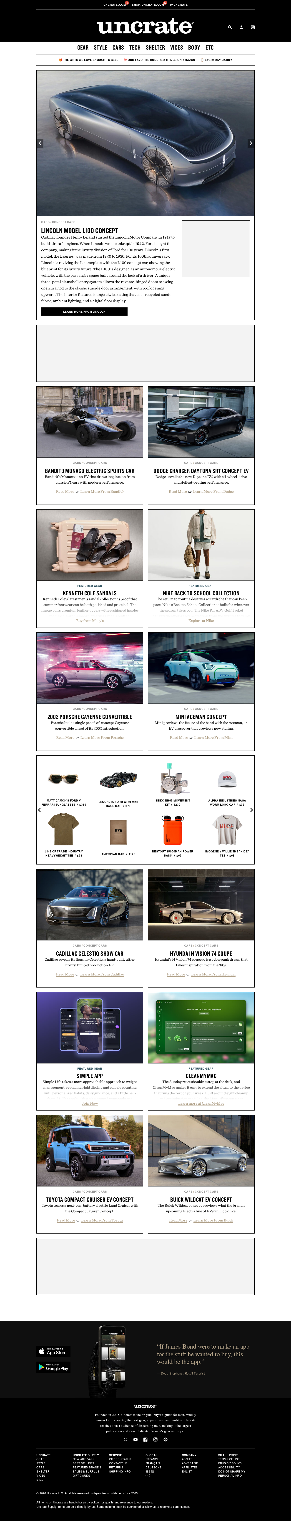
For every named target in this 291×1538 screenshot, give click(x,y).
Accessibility (229, 1467)
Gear (83, 47)
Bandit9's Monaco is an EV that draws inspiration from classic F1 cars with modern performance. (90, 479)
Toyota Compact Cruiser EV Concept (90, 1199)
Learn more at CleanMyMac (201, 1103)
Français (153, 1463)
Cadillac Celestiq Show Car (89, 953)
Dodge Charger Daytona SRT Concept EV (201, 471)
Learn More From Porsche (102, 737)
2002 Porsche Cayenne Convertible (90, 717)
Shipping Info (120, 1471)
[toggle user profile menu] (241, 27)
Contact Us (118, 1463)
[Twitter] (125, 1440)
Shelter (155, 47)
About (187, 1459)
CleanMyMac (201, 1076)
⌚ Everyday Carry (216, 60)
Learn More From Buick (213, 1220)
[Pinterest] (166, 1440)
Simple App (90, 1076)
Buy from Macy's (90, 620)
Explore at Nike (201, 620)
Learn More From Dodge (213, 491)
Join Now (90, 1103)
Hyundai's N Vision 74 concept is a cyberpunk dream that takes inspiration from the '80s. (201, 962)
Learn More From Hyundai (213, 974)
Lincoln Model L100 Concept (79, 230)
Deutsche (154, 1467)
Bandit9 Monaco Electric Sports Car (90, 471)
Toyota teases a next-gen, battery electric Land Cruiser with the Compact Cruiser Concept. (90, 1208)
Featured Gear (89, 586)
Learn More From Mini (213, 737)
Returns (116, 1467)
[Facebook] (145, 1440)
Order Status (120, 1459)
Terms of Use (229, 1459)
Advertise (190, 1463)
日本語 (150, 1471)
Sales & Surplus (86, 1471)
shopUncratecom (148, 5)
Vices (176, 47)
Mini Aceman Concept (201, 717)
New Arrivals (84, 1459)
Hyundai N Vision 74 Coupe (201, 953)
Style (101, 47)
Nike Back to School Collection (201, 593)
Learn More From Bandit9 (102, 491)
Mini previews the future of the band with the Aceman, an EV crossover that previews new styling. (201, 725)
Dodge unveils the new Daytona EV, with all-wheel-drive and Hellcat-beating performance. (201, 479)
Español (152, 1459)
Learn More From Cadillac (102, 974)
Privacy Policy (230, 1463)
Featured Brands (87, 1467)
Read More (65, 491)
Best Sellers (83, 1463)
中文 (148, 1475)
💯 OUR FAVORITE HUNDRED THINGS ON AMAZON (159, 60)
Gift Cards (81, 1475)
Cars (118, 47)
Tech (135, 47)
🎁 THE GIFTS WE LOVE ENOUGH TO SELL (88, 60)
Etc (210, 47)
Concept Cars (63, 222)
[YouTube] (135, 1440)
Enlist (187, 1471)
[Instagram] (156, 1440)
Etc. (39, 1479)
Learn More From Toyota (102, 1220)
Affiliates (190, 1467)
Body (194, 47)
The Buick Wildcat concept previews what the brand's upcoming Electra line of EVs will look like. (201, 1208)
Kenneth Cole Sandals (90, 593)
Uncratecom (115, 5)
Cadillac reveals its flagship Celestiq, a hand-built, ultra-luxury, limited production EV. (90, 962)
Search (230, 27)
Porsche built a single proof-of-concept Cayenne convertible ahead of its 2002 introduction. (90, 725)
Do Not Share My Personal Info (232, 1473)
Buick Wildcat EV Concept (201, 1199)
